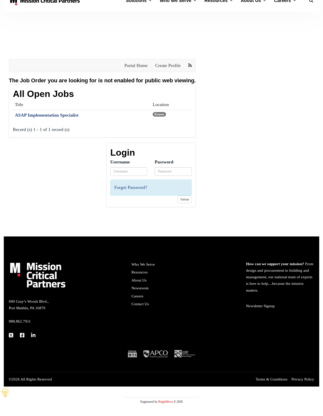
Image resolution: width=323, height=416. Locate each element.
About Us (139, 280)
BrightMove (165, 401)
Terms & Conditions (271, 379)
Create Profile (168, 65)
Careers (137, 296)
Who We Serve (143, 264)
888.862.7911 (20, 321)
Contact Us (140, 304)
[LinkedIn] (33, 335)
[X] (11, 335)
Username (120, 161)
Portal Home (136, 65)
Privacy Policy (302, 379)
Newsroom (140, 288)
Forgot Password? (130, 187)
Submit (184, 199)
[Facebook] (22, 335)
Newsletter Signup (260, 306)
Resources (139, 272)
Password (164, 161)
